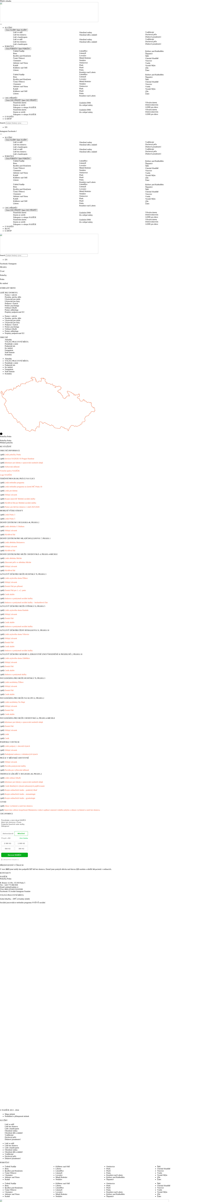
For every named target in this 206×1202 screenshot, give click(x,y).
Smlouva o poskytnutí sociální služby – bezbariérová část (26, 602)
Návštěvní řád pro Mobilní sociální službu (20, 503)
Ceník (7, 738)
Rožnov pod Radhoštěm (154, 51)
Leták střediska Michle (13, 558)
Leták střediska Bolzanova (15, 542)
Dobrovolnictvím (151, 105)
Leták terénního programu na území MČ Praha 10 (23, 487)
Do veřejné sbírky (86, 105)
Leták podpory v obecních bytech (17, 746)
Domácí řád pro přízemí (14, 586)
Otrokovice (83, 63)
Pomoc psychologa (12, 306)
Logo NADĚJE (6, 475)
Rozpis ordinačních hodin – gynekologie (20, 798)
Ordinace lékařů (11, 308)
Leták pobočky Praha (13, 455)
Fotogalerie (9, 350)
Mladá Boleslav (85, 58)
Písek (81, 65)
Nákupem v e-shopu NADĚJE (24, 107)
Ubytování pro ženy (12, 301)
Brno (15, 53)
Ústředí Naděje (18, 51)
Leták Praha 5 (10, 519)
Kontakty (8, 355)
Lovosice (82, 56)
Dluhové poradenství (153, 37)
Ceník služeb (9, 594)
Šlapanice (149, 54)
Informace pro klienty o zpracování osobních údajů (24, 463)
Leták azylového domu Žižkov (16, 578)
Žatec (147, 70)
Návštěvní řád (10, 535)
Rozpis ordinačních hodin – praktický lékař (21, 790)
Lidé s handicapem (20, 37)
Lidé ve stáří (17, 32)
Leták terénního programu (14, 483)
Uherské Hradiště (151, 58)
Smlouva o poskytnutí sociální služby (19, 598)
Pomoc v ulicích (11, 295)
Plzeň (81, 67)
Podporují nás (10, 346)
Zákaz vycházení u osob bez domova (19, 806)
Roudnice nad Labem (87, 72)
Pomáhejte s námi (11, 344)
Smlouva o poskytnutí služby (15, 674)
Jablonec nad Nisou (20, 63)
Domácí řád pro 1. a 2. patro (15, 590)
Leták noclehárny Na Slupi (15, 702)
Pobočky (3, 275)
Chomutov (17, 61)
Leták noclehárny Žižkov (14, 682)
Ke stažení (4, 283)
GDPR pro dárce (151, 107)
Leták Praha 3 (10, 515)
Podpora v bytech (11, 303)
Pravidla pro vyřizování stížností (17, 770)
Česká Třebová (19, 58)
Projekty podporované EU (15, 312)
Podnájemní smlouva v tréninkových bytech (21, 754)
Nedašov (82, 60)
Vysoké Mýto (150, 65)
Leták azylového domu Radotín (16, 610)
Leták (7, 734)
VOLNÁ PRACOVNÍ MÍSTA (16, 342)
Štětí (147, 56)
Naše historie (10, 352)
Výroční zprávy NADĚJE (10, 471)
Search (2, 123)
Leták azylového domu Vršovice (17, 634)
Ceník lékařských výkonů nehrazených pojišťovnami (24, 786)
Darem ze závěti (19, 105)
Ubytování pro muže (12, 299)
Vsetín (147, 63)
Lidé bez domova (19, 35)
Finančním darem (19, 103)
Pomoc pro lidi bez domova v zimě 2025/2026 (22, 507)
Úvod (2, 271)
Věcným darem (151, 103)
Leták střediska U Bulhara (14, 526)
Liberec (16, 70)
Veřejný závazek (11, 495)
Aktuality (8, 340)
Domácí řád (9, 618)
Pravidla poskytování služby (15, 766)
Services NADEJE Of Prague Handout (19, 459)
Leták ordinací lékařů (13, 778)
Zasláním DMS (85, 103)
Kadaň (15, 65)
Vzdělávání (149, 32)
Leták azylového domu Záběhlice (17, 658)
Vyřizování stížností (12, 467)
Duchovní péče (151, 34)
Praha (81, 70)
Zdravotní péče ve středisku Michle (18, 562)
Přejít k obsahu (5, 1)
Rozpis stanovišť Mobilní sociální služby (20, 499)
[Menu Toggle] (1, 24)
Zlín (146, 68)
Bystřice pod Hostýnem (22, 56)
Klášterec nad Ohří (20, 68)
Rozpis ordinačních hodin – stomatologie (20, 794)
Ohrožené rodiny (85, 32)
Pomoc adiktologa (11, 310)
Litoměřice (83, 51)
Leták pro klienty (11, 491)
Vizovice (148, 61)
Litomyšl (82, 53)
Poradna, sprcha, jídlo (13, 297)
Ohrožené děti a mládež (88, 35)
